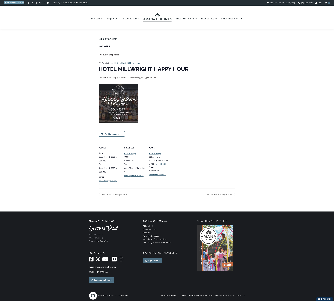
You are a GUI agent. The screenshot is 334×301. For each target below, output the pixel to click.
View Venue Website (157, 174)
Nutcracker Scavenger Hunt (114, 194)
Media (192, 295)
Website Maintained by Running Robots (230, 295)
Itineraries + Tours (150, 229)
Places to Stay (130, 18)
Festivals (95, 18)
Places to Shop (207, 18)
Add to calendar (112, 134)
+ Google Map (160, 163)
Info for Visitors (227, 18)
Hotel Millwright (130, 153)
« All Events (104, 45)
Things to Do (111, 18)
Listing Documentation (180, 295)
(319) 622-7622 (102, 241)
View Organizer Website (134, 175)
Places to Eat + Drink (184, 18)
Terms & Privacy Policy (205, 295)
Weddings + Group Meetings (155, 239)
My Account (165, 295)
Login (320, 3)
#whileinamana (98, 272)
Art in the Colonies (151, 236)
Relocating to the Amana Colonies (157, 243)
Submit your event (108, 38)
